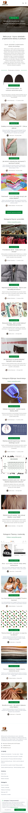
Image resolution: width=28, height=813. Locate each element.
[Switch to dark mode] (23, 3)
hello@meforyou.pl (7, 747)
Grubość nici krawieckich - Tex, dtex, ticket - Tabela (12, 754)
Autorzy (3, 771)
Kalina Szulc (3, 774)
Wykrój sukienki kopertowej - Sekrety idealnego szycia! (13, 767)
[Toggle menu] (25, 3)
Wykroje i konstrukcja (14, 406)
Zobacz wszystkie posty (14, 222)
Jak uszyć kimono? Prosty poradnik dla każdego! (11, 758)
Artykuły (3, 751)
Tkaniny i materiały (14, 560)
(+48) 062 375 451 (6, 745)
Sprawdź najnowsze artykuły (14, 212)
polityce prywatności (14, 807)
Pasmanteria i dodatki (14, 85)
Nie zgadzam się (8, 809)
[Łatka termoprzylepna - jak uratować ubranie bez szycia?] (14, 82)
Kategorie (4, 782)
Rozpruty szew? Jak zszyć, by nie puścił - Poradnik (11, 756)
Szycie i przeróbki (14, 158)
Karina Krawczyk (4, 776)
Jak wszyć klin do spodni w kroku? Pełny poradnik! (11, 765)
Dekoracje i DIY (14, 17)
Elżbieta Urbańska (5, 778)
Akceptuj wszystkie (20, 809)
